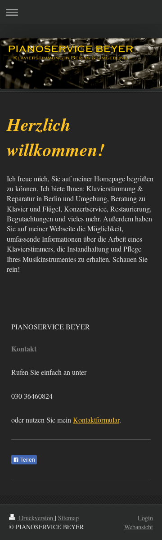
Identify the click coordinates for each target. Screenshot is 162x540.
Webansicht (138, 526)
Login (145, 517)
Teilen (27, 460)
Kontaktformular (96, 419)
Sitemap (68, 517)
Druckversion (36, 517)
